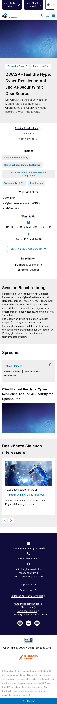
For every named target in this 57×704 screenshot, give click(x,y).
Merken (50, 364)
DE (50, 4)
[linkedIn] (28, 623)
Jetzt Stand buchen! (32, 5)
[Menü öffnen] (53, 15)
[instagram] (20, 623)
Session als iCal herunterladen (29, 249)
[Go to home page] (14, 16)
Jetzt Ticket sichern (10, 5)
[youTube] (37, 623)
